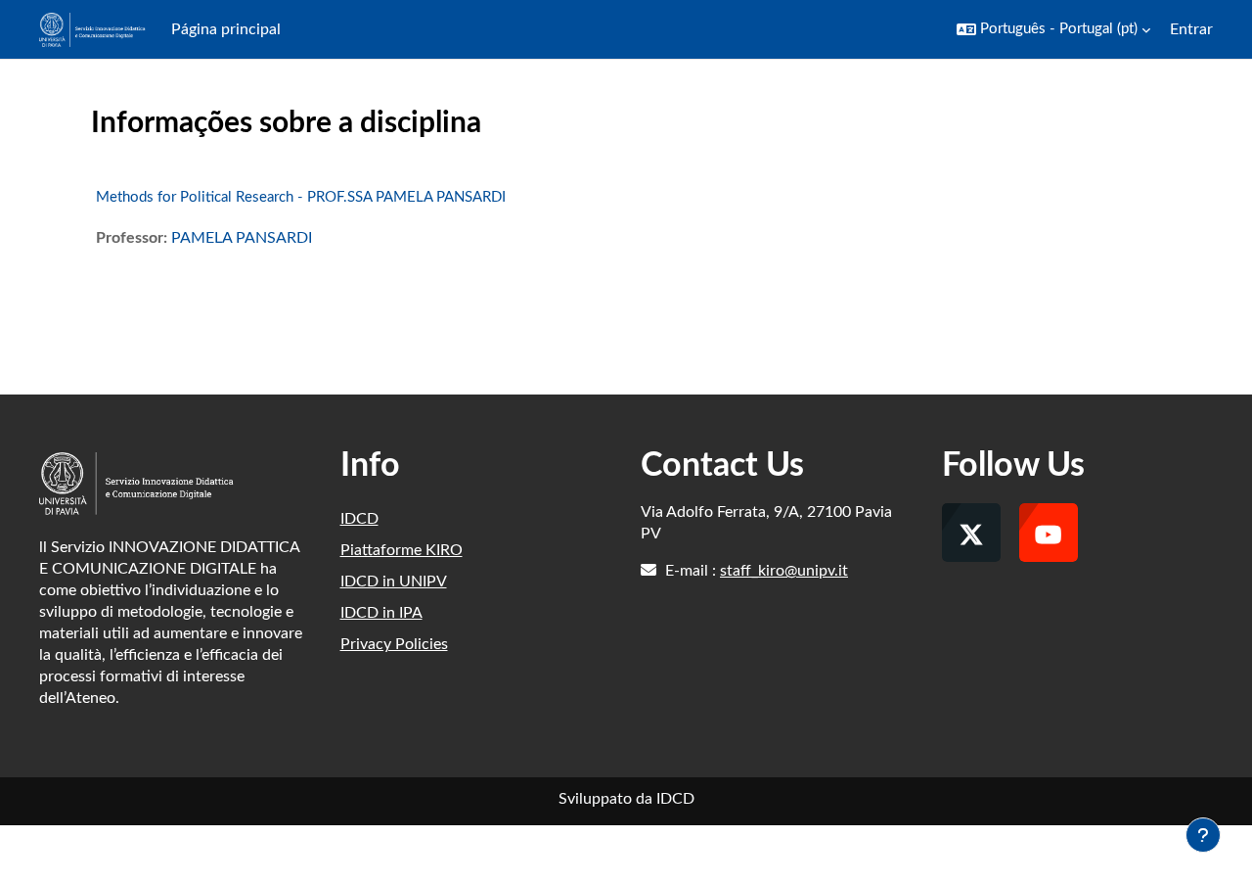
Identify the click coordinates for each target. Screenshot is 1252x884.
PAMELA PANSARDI (241, 238)
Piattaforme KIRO (401, 550)
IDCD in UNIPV (393, 581)
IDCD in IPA (381, 613)
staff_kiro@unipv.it (784, 571)
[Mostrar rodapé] (1203, 835)
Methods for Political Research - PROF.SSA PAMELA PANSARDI (301, 197)
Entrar (1191, 29)
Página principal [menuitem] (226, 29)
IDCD (359, 519)
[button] (1053, 29)
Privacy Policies (394, 644)
